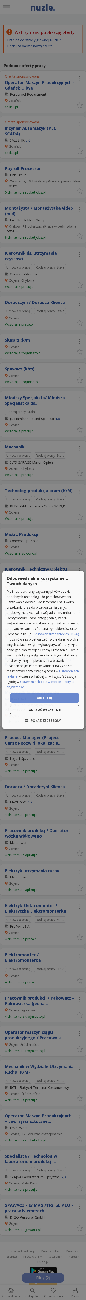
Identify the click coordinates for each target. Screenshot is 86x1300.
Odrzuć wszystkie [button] (45, 710)
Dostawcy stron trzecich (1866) (56, 634)
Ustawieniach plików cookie (40, 681)
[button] (43, 720)
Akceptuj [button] (44, 698)
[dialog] (43, 650)
